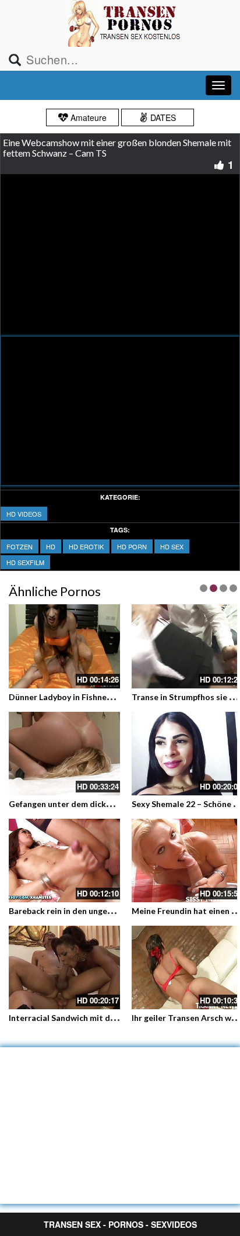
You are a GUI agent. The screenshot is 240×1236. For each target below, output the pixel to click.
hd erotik (86, 546)
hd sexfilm (25, 562)
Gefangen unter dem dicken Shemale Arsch (91, 804)
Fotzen (19, 546)
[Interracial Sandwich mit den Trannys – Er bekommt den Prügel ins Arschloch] (64, 967)
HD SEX (171, 546)
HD (50, 546)
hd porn (132, 546)
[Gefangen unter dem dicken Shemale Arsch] (64, 753)
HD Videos (23, 513)
